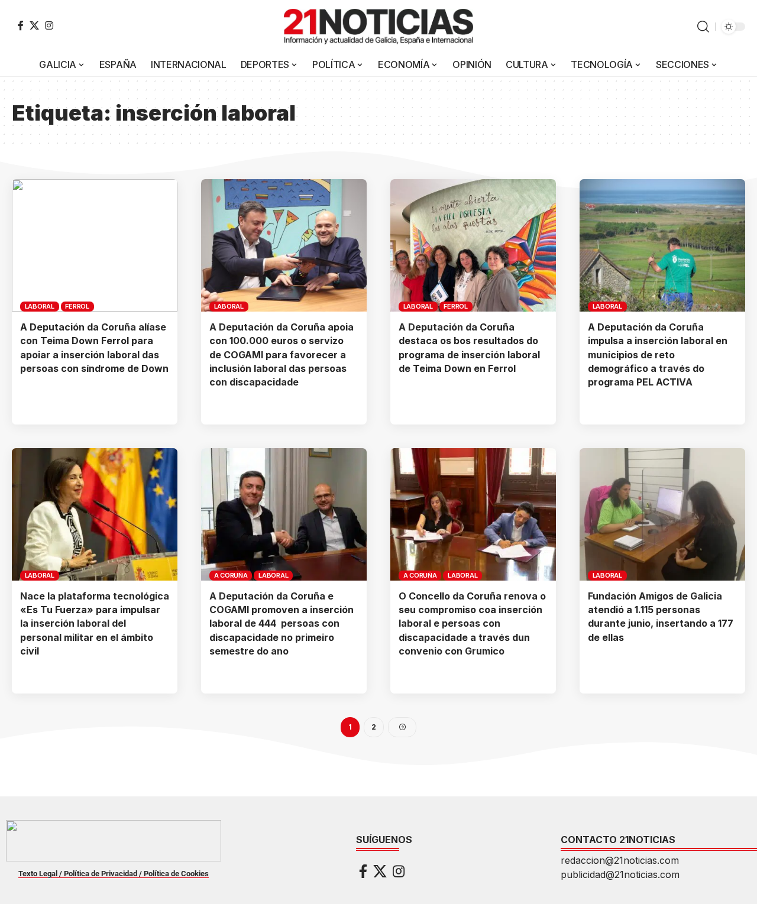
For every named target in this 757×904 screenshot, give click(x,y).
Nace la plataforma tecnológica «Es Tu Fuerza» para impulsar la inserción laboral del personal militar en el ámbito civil (94, 623)
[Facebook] (21, 25)
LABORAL (39, 306)
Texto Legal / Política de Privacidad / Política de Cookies (113, 873)
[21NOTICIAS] (378, 26)
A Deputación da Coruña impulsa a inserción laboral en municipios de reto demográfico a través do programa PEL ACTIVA (657, 354)
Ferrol (77, 306)
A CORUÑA (231, 575)
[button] (703, 27)
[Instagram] (49, 25)
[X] (34, 25)
